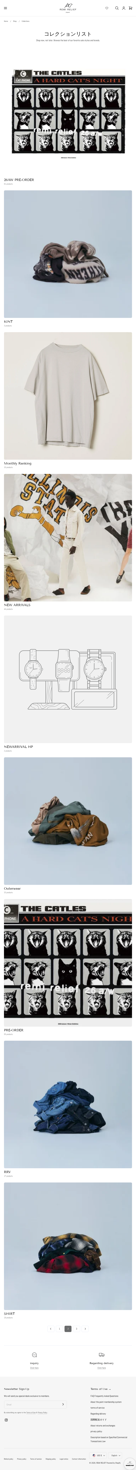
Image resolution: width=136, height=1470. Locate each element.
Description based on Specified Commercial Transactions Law (109, 1439)
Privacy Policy (42, 1412)
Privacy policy (21, 1459)
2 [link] (68, 1328)
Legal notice (64, 1459)
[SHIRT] (68, 1246)
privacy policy (96, 1431)
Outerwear (12, 888)
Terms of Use (31, 1412)
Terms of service (36, 1459)
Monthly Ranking (17, 463)
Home (6, 21)
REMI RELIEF (101, 1463)
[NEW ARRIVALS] (68, 537)
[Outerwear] (68, 821)
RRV (7, 1172)
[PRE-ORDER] (68, 963)
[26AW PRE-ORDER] (68, 112)
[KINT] (68, 254)
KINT (8, 322)
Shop (15, 21)
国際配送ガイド (99, 1419)
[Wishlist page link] (106, 8)
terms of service (97, 1407)
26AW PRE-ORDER (19, 180)
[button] (5, 8)
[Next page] (85, 1329)
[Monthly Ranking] (68, 396)
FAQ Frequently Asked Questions (104, 1396)
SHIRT (9, 1314)
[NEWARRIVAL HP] (68, 679)
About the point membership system (106, 1402)
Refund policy (8, 1459)
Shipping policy (51, 1459)
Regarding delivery (98, 1413)
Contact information (79, 1459)
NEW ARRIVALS (17, 605)
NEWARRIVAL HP (18, 747)
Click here (34, 1368)
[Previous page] (50, 1329)
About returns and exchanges (103, 1425)
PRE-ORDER (13, 1030)
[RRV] (68, 1104)
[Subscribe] (63, 1404)
